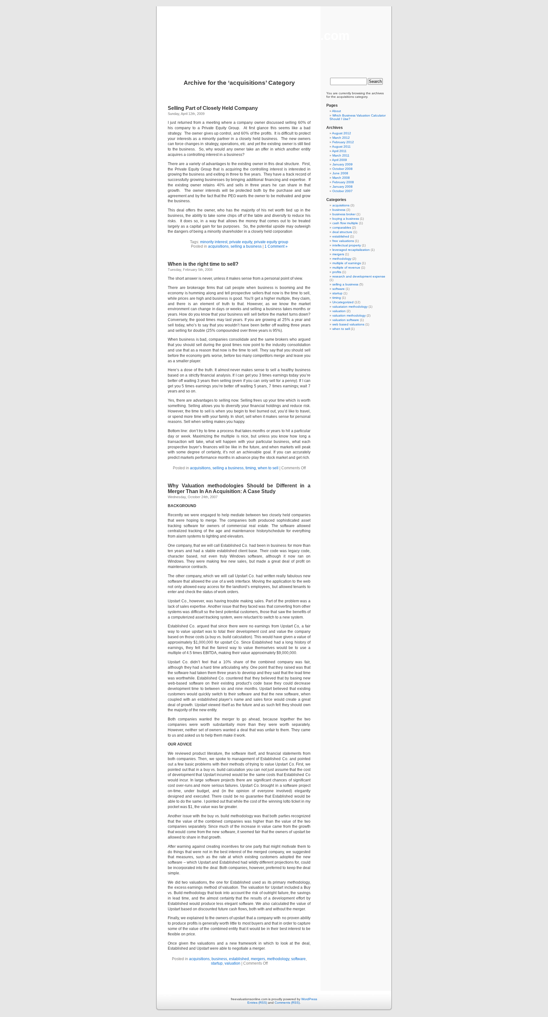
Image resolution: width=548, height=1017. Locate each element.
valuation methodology (349, 315)
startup (217, 963)
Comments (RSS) (287, 1002)
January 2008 (342, 186)
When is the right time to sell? (203, 264)
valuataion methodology (350, 306)
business (219, 959)
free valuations (343, 241)
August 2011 (341, 146)
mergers (258, 959)
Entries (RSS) (257, 1002)
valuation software (345, 320)
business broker (344, 214)
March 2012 (341, 137)
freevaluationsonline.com (274, 36)
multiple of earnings (346, 263)
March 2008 (341, 177)
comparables (341, 227)
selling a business (246, 246)
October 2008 (342, 169)
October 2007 (342, 191)
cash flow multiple (345, 223)
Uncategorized (343, 302)
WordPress (309, 999)
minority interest (213, 242)
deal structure (342, 232)
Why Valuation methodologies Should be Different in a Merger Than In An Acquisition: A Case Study (239, 488)
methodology (278, 959)
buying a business (345, 218)
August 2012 (341, 133)
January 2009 (342, 164)
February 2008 (343, 182)
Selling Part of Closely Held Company (213, 108)
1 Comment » (276, 246)
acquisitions (218, 246)
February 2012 (343, 142)
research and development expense (358, 276)
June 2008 (340, 173)
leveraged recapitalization (351, 249)
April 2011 (339, 151)
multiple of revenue (346, 267)
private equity (240, 242)
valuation (232, 963)
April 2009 (339, 160)
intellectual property (346, 245)
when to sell (268, 468)
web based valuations (348, 324)
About (336, 111)
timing (250, 468)
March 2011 (340, 155)
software (298, 959)
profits (336, 272)
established (239, 959)
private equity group (271, 242)
